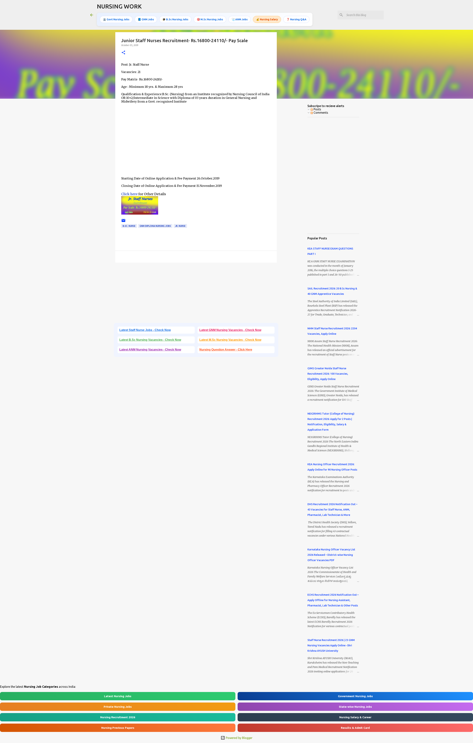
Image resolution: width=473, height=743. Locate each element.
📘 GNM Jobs (146, 19)
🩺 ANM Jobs (240, 19)
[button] (123, 52)
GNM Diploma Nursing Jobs (155, 226)
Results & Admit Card (355, 727)
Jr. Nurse (180, 226)
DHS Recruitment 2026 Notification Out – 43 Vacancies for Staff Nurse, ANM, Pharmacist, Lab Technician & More (332, 509)
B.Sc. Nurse (129, 226)
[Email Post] (123, 222)
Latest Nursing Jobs (117, 696)
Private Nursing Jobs (118, 706)
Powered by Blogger (238, 737)
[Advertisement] (196, 145)
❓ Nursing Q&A (296, 19)
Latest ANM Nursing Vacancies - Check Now (150, 349)
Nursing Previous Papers (117, 727)
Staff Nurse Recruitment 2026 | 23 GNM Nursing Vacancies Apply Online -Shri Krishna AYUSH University (331, 645)
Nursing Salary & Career (355, 717)
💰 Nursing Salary (267, 19)
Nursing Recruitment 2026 (117, 717)
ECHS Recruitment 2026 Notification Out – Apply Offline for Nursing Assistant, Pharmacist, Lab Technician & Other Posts (333, 600)
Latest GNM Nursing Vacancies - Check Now (230, 330)
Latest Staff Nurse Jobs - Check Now (145, 330)
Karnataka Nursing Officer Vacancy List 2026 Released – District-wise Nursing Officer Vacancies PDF (331, 555)
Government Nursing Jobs (355, 696)
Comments (320, 112)
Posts (317, 109)
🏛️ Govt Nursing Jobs (116, 19)
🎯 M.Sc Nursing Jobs (210, 19)
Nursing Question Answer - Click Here (225, 349)
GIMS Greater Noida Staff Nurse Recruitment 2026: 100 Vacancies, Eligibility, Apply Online (327, 374)
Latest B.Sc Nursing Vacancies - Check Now (150, 339)
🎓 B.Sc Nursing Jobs (175, 19)
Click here (129, 194)
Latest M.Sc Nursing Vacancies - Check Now (230, 339)
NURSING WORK (119, 6)
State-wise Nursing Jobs (355, 706)
